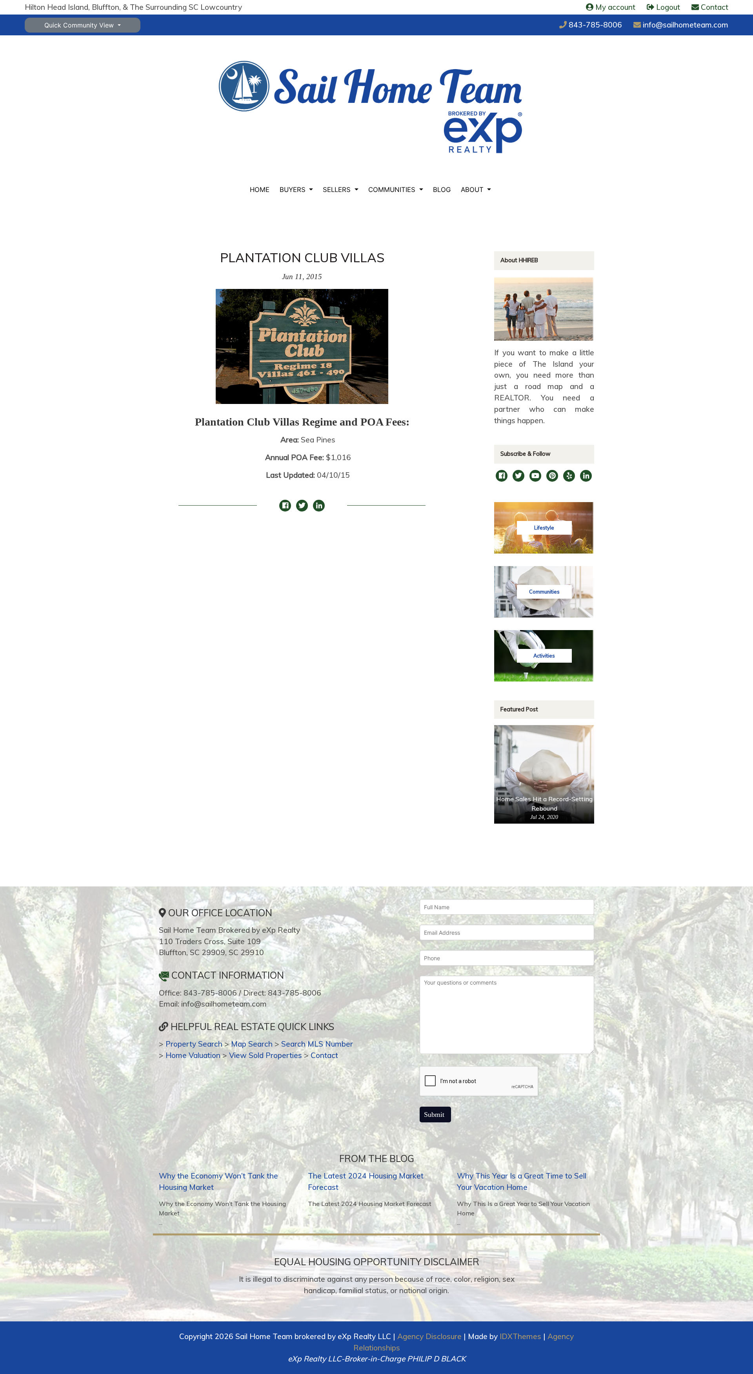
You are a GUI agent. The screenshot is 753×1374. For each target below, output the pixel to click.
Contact (324, 1055)
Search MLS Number (317, 1044)
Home (259, 190)
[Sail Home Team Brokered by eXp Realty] (370, 107)
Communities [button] (392, 190)
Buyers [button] (293, 190)
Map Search (252, 1044)
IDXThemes (520, 1336)
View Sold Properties (265, 1055)
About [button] (473, 190)
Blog (442, 190)
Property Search (194, 1044)
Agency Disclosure (429, 1336)
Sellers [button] (338, 190)
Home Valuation (193, 1055)
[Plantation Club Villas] (302, 350)
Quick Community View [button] (80, 25)
